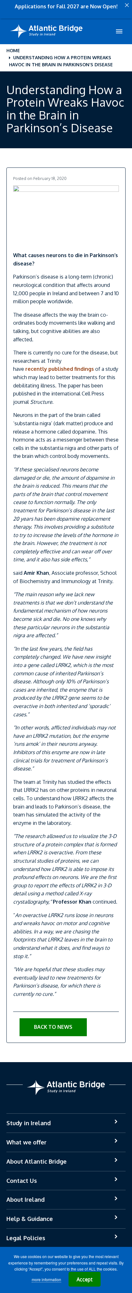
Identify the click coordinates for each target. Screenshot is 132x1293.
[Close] (127, 5)
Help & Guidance (29, 1218)
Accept (85, 1279)
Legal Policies (25, 1237)
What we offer (26, 1142)
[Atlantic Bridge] (46, 31)
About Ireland (25, 1199)
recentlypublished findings (59, 369)
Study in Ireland (28, 1122)
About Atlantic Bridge (36, 1161)
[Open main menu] (119, 31)
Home (13, 50)
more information (46, 1279)
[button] (53, 1027)
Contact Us (21, 1180)
